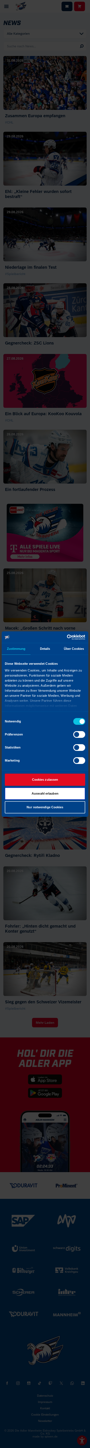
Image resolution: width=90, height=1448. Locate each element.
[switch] (79, 734)
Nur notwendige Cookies (45, 807)
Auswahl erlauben (45, 793)
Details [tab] (45, 648)
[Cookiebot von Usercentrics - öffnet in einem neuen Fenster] (67, 637)
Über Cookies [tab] (74, 648)
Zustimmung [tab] (16, 648)
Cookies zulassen (45, 779)
